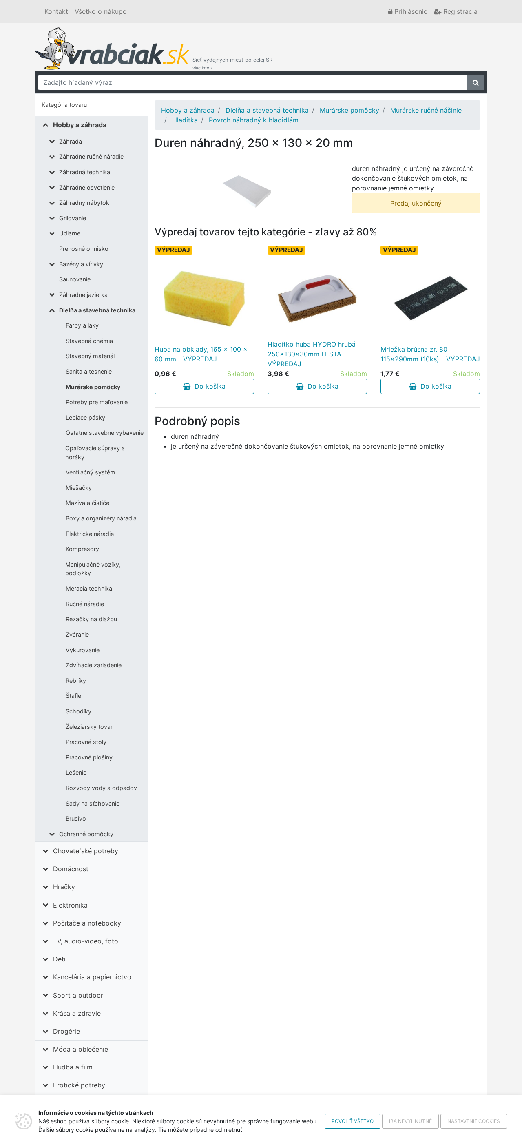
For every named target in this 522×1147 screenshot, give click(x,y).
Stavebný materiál (90, 355)
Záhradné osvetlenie (87, 187)
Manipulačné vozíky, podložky (93, 569)
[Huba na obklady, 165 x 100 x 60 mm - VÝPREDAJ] (204, 298)
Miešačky (79, 487)
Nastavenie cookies (473, 1121)
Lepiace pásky (85, 417)
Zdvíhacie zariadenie (94, 665)
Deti (59, 959)
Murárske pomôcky (93, 386)
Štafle (73, 695)
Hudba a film (73, 1067)
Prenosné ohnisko (83, 248)
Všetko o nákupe (100, 11)
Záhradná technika (84, 171)
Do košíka (208, 386)
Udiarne (69, 233)
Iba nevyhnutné (410, 1121)
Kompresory (82, 548)
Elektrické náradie (90, 533)
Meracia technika (89, 588)
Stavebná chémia (89, 340)
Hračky (64, 887)
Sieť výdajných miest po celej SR (232, 63)
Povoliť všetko (353, 1121)
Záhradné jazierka (83, 294)
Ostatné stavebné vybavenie (105, 432)
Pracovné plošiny (89, 757)
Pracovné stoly (86, 741)
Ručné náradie (85, 603)
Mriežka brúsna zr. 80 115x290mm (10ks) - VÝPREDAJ (430, 354)
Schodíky (78, 711)
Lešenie (76, 772)
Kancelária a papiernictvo (92, 977)
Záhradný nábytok (84, 202)
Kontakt (56, 11)
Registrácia (459, 11)
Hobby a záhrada (79, 125)
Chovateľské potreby (85, 851)
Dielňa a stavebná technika (97, 310)
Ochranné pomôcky (86, 833)
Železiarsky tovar (89, 726)
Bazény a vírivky (81, 264)
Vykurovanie (83, 650)
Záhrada (70, 141)
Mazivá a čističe (87, 502)
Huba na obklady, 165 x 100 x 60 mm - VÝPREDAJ (201, 354)
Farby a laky (82, 325)
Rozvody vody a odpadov (101, 787)
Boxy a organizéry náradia (101, 518)
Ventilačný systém (90, 472)
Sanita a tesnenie (89, 371)
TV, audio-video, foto (85, 941)
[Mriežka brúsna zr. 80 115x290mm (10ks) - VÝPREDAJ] (430, 298)
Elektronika (70, 905)
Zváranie (77, 634)
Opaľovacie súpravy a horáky (95, 453)
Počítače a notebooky (87, 923)
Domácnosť (70, 869)
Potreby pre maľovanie (97, 402)
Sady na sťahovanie (92, 803)
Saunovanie (75, 279)
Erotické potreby (79, 1085)
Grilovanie (72, 218)
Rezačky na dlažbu (91, 619)
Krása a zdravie (77, 1013)
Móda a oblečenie (80, 1049)
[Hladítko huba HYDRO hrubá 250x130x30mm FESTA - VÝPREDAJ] (317, 298)
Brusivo (76, 818)
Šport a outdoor (78, 995)
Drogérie (66, 1031)
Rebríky (76, 680)
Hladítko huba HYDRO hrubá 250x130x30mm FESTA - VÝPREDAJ (312, 354)
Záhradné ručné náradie (91, 156)
